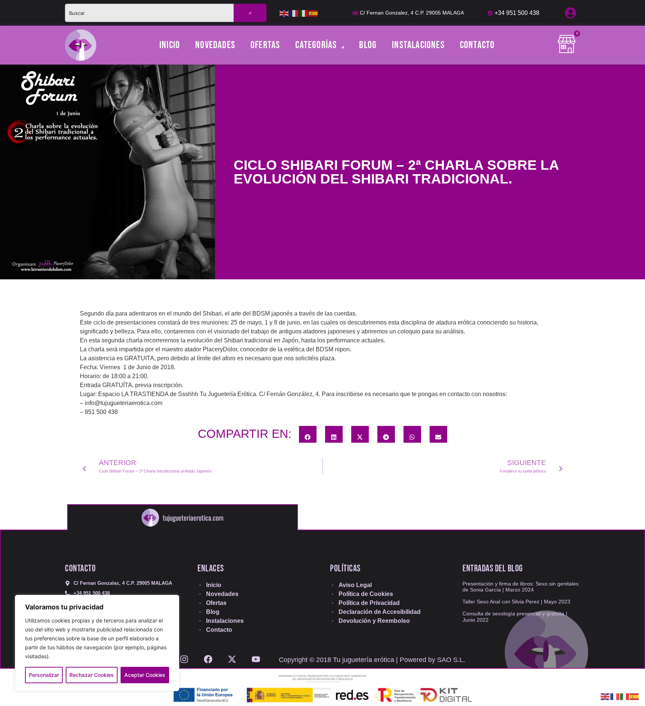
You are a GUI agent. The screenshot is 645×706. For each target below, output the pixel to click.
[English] (284, 13)
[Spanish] (313, 13)
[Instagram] (184, 656)
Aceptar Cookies (144, 675)
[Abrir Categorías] (341, 45)
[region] (97, 643)
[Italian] (304, 13)
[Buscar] (250, 13)
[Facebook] (208, 656)
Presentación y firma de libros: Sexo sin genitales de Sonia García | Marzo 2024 (520, 587)
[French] (294, 13)
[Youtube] (256, 656)
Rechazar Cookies (91, 675)
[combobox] (149, 13)
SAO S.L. (451, 659)
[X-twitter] (232, 656)
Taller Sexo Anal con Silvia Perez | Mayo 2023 (516, 602)
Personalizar (44, 675)
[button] (308, 434)
